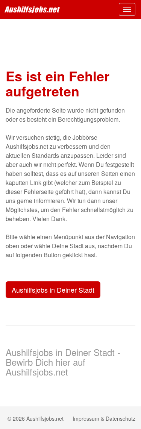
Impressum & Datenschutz (104, 418)
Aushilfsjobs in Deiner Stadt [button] (53, 290)
